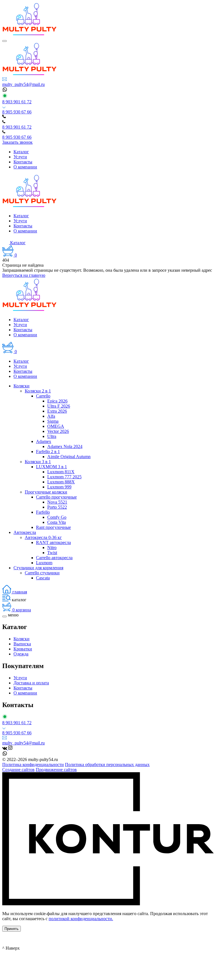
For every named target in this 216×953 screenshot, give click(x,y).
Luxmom (44, 562)
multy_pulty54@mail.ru (23, 84)
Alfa (51, 416)
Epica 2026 (57, 401)
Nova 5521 (57, 502)
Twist (52, 552)
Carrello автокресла (54, 557)
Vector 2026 (58, 431)
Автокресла (25, 532)
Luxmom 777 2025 (64, 476)
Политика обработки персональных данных (107, 764)
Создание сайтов (18, 769)
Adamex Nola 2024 (64, 446)
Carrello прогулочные (56, 497)
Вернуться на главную (23, 275)
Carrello (43, 396)
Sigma (52, 421)
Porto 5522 (57, 507)
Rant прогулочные (53, 527)
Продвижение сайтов (56, 769)
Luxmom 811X (61, 471)
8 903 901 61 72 (17, 101)
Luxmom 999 (59, 487)
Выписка (22, 643)
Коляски (22, 385)
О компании (25, 693)
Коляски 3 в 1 (38, 461)
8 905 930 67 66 (17, 111)
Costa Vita (56, 522)
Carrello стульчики (42, 572)
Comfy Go (56, 517)
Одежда (21, 654)
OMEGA (55, 426)
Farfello (43, 512)
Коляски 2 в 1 (38, 390)
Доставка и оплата (31, 682)
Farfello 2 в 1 (48, 451)
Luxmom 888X (61, 481)
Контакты (23, 687)
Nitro (52, 547)
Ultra (51, 436)
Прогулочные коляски (46, 492)
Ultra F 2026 (58, 406)
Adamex (43, 441)
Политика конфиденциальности (33, 764)
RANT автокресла (53, 542)
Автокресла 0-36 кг (43, 537)
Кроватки (23, 648)
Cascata (43, 577)
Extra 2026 (57, 411)
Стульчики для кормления (38, 567)
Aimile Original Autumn (69, 456)
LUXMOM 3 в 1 (51, 466)
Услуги (20, 677)
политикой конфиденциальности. (81, 918)
